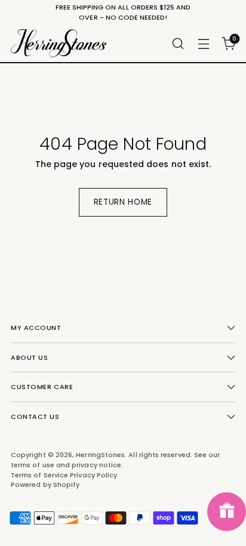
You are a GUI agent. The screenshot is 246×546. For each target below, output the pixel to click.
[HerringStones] (58, 43)
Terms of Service (40, 475)
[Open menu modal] (203, 43)
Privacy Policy (93, 475)
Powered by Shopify (45, 484)
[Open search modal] (177, 43)
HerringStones (100, 454)
